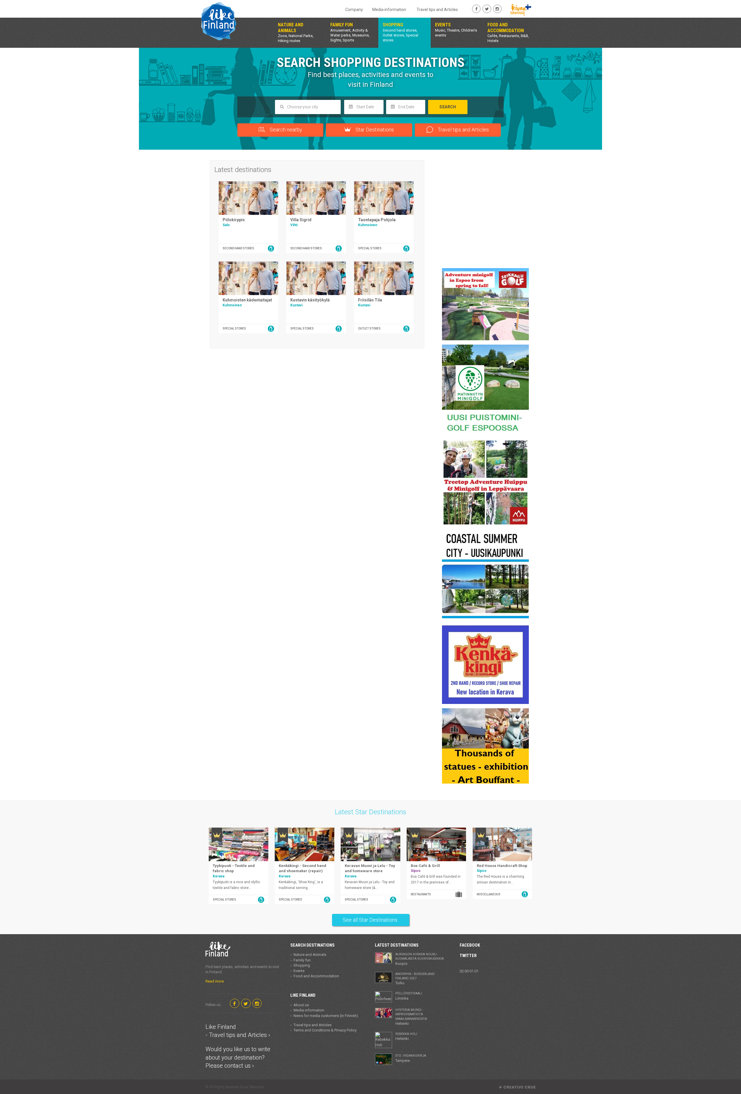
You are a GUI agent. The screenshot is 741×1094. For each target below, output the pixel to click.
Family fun (302, 960)
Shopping (302, 965)
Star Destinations (374, 130)
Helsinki (411, 1017)
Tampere (410, 1058)
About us (301, 1005)
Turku (415, 978)
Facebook (470, 945)
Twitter (468, 955)
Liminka (408, 995)
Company (354, 9)
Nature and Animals (310, 954)
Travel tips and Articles (437, 9)
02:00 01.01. (469, 971)
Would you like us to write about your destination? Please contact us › (238, 1057)
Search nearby (285, 130)
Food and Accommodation (316, 976)
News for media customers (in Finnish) (326, 1015)
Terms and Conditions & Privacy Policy (325, 1030)
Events (299, 971)
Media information (389, 9)
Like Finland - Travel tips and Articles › (238, 1031)
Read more (215, 981)
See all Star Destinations (371, 920)
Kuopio (419, 959)
